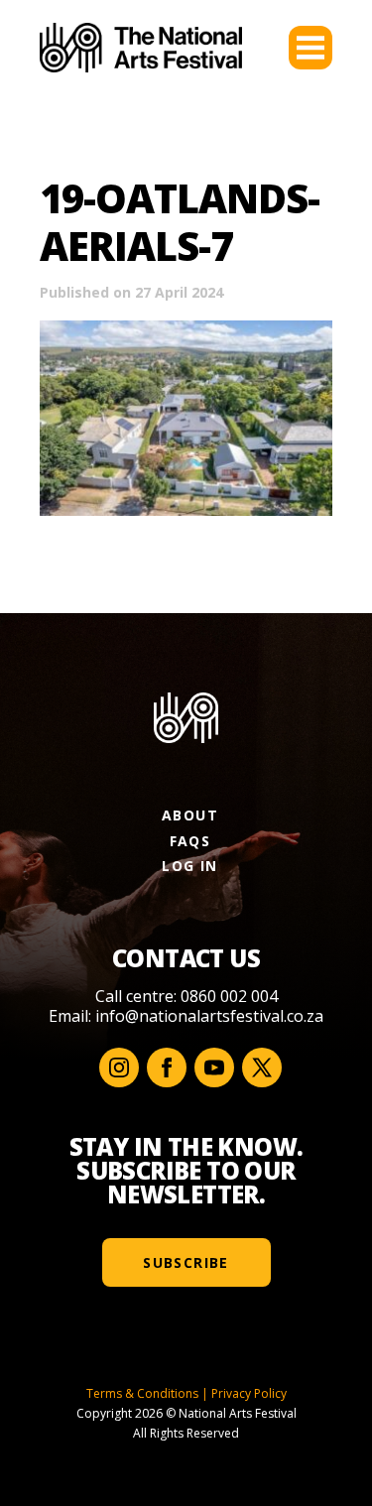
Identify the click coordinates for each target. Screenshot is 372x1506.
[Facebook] (166, 1067)
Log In (189, 865)
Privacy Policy (249, 1393)
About (190, 815)
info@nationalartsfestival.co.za (209, 1016)
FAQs (190, 840)
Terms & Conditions (142, 1393)
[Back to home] (141, 47)
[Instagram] (119, 1067)
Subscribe (186, 1262)
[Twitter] (262, 1067)
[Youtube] (214, 1067)
